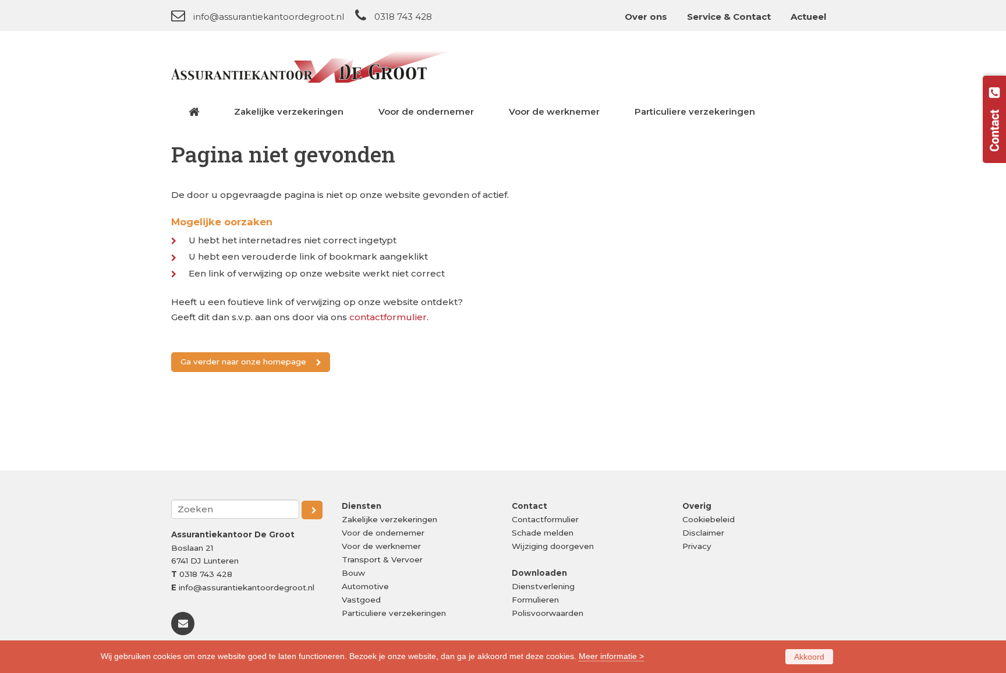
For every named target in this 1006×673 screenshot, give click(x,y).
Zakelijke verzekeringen (389, 519)
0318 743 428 (403, 16)
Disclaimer (703, 532)
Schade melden (542, 532)
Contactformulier (545, 519)
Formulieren (535, 599)
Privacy (696, 546)
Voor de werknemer (381, 546)
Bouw (353, 573)
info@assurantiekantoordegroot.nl (268, 16)
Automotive (365, 586)
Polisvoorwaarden (547, 613)
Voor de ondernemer (383, 532)
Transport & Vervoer (382, 559)
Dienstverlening (543, 586)
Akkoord (809, 656)
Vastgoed (361, 599)
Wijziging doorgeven (553, 546)
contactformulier (388, 317)
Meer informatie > (611, 656)
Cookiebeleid (708, 519)
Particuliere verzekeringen (394, 613)
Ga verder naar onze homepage (243, 361)
